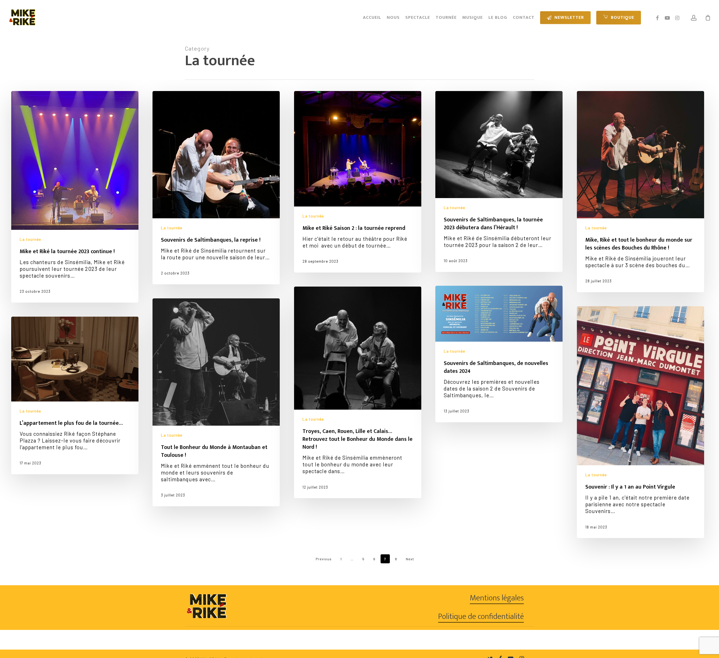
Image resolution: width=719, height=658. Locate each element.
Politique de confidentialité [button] (481, 617)
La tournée (30, 239)
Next (410, 559)
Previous (324, 559)
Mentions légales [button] (497, 598)
